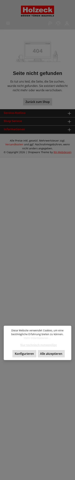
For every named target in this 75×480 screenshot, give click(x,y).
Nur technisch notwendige (38, 345)
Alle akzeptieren (51, 354)
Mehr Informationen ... (37, 338)
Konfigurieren (24, 354)
